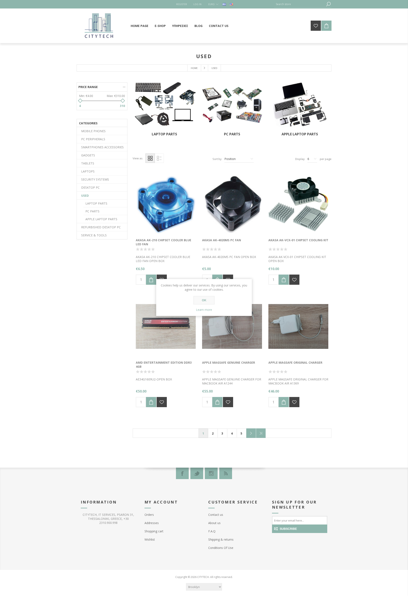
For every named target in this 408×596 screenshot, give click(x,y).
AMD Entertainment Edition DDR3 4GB (164, 364)
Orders (149, 515)
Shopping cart (153, 531)
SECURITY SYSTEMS (95, 179)
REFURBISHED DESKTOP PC (101, 227)
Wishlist (149, 539)
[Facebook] (182, 473)
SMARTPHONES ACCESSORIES (102, 147)
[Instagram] (211, 473)
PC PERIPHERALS (93, 139)
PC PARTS (232, 134)
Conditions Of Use (220, 548)
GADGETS (88, 155)
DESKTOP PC (90, 187)
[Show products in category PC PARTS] (232, 105)
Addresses (151, 523)
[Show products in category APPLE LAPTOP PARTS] (300, 105)
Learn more (204, 310)
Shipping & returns (221, 539)
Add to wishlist (294, 280)
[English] (231, 4)
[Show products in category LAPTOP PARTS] (164, 105)
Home (194, 68)
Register (181, 4)
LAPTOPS (88, 171)
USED (85, 196)
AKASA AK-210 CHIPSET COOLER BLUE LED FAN (163, 242)
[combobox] (299, 4)
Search (328, 4)
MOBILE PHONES (93, 131)
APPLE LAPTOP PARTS (300, 134)
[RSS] (225, 473)
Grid (150, 158)
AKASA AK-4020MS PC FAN (221, 240)
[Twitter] (196, 473)
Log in (197, 4)
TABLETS (87, 163)
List (159, 158)
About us (214, 523)
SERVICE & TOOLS (94, 235)
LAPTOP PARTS (164, 134)
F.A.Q (211, 531)
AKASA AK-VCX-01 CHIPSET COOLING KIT (298, 240)
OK (204, 300)
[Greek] (224, 4)
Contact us (215, 515)
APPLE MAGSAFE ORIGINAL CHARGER (295, 362)
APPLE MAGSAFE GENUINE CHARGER (228, 362)
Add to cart (151, 280)
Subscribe (288, 528)
